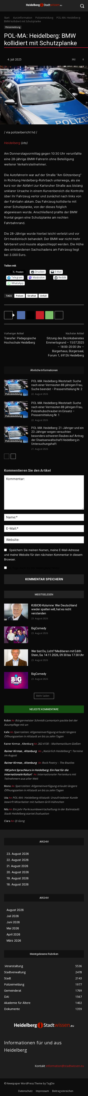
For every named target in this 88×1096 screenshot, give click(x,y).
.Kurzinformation (22, 17)
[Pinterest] (40, 315)
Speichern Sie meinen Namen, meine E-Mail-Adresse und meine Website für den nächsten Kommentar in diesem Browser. (43, 554)
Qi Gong (20, 821)
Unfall (43, 295)
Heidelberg (12, 143)
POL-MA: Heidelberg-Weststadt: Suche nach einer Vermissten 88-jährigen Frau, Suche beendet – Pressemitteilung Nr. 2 (57, 385)
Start (6, 17)
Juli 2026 (13, 916)
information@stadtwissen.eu (65, 1066)
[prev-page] (6, 456)
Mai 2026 (13, 928)
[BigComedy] (16, 634)
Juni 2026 (13, 922)
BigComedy (38, 628)
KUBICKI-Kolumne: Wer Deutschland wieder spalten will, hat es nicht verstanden (54, 609)
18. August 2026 (18, 884)
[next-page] (13, 456)
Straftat (31, 295)
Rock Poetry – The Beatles (58, 763)
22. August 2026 (18, 860)
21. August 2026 (17, 866)
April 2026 (13, 934)
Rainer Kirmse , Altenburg (20, 751)
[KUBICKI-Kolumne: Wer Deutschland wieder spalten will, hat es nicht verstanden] (16, 612)
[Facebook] (21, 315)
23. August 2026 (18, 853)
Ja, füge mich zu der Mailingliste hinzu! (33, 568)
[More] (59, 315)
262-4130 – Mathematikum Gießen (59, 744)
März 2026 (14, 940)
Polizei (19, 295)
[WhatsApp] (49, 315)
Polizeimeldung (44, 17)
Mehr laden (42, 696)
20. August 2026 (18, 872)
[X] (30, 315)
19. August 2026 (18, 878)
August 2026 (15, 910)
